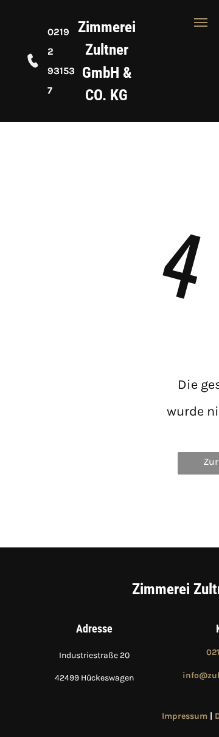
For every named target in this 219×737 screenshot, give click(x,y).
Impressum (184, 716)
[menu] (201, 22)
